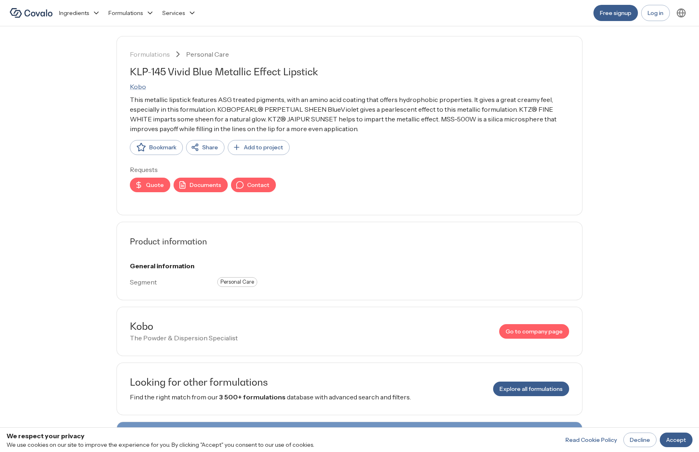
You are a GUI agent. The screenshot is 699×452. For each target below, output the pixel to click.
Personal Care (207, 54)
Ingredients (74, 13)
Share (210, 147)
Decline (640, 440)
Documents (205, 185)
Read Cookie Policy (591, 440)
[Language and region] (681, 13)
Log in (655, 13)
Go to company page (534, 331)
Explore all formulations (531, 389)
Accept (676, 440)
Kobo (138, 87)
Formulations (125, 13)
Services (173, 13)
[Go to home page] (31, 13)
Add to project (263, 147)
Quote (155, 185)
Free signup (615, 13)
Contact (258, 185)
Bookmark (162, 147)
